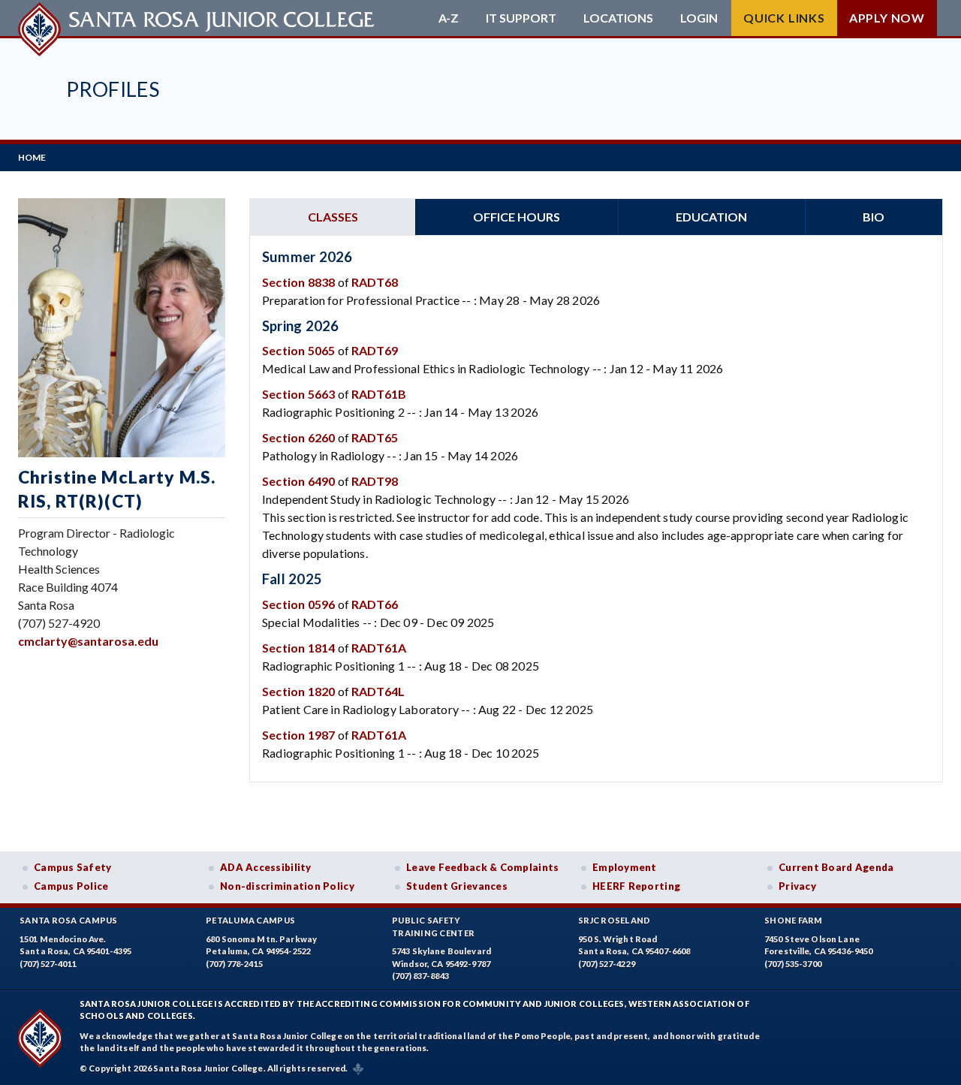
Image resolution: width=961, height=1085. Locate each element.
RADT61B (378, 394)
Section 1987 (298, 735)
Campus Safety (73, 867)
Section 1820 (298, 691)
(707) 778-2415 (234, 964)
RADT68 (374, 282)
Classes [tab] (333, 216)
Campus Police (71, 886)
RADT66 (374, 604)
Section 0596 (298, 604)
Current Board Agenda (836, 867)
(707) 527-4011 (48, 964)
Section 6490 (298, 481)
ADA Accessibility (266, 867)
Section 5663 (298, 394)
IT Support (521, 18)
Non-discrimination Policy (287, 886)
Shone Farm (793, 920)
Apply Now (887, 18)
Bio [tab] (873, 216)
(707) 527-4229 (606, 964)
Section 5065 (298, 350)
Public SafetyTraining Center (433, 926)
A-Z (448, 18)
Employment (624, 867)
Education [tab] (711, 216)
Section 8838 (298, 282)
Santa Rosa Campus (69, 920)
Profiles (112, 89)
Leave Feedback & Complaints (482, 867)
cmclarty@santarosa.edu (88, 641)
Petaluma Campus (250, 920)
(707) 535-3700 (792, 964)
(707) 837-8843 (420, 976)
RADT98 (374, 481)
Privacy (797, 886)
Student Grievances (457, 886)
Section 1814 (298, 647)
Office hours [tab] (516, 216)
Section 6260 (298, 437)
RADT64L (378, 691)
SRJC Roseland (614, 920)
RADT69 (374, 350)
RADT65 (374, 437)
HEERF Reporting (636, 886)
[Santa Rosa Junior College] (198, 18)
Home (32, 157)
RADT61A (378, 647)
